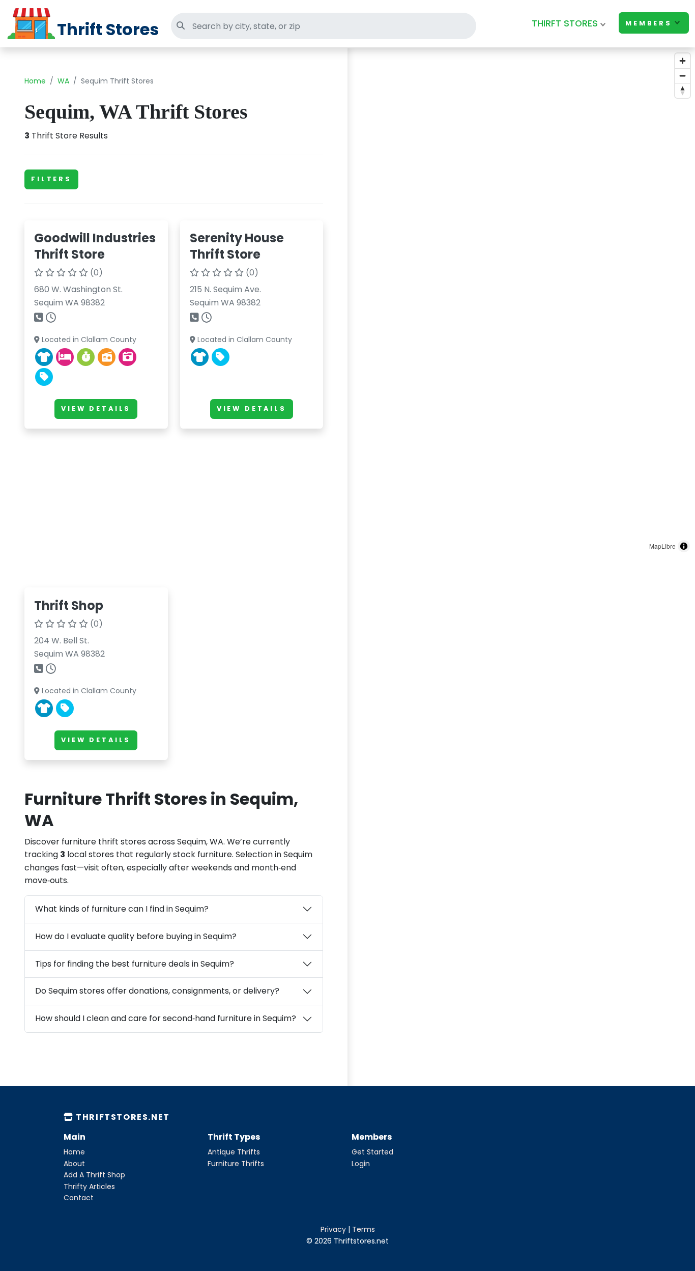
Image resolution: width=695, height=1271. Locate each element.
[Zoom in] (682, 60)
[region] (521, 302)
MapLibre (662, 546)
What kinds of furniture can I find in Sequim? (122, 909)
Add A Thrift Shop (94, 1175)
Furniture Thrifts (236, 1164)
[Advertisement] (173, 508)
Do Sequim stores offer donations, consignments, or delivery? (157, 991)
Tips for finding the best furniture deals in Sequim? (134, 964)
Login (361, 1164)
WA (63, 81)
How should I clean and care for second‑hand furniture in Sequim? (165, 1018)
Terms (363, 1229)
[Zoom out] (682, 75)
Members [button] (648, 23)
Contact (79, 1198)
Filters (51, 179)
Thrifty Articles (89, 1186)
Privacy (333, 1229)
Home (35, 81)
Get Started (372, 1152)
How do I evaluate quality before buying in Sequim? (136, 936)
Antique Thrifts (234, 1152)
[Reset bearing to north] (682, 90)
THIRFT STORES (565, 23)
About (74, 1164)
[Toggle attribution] (684, 546)
